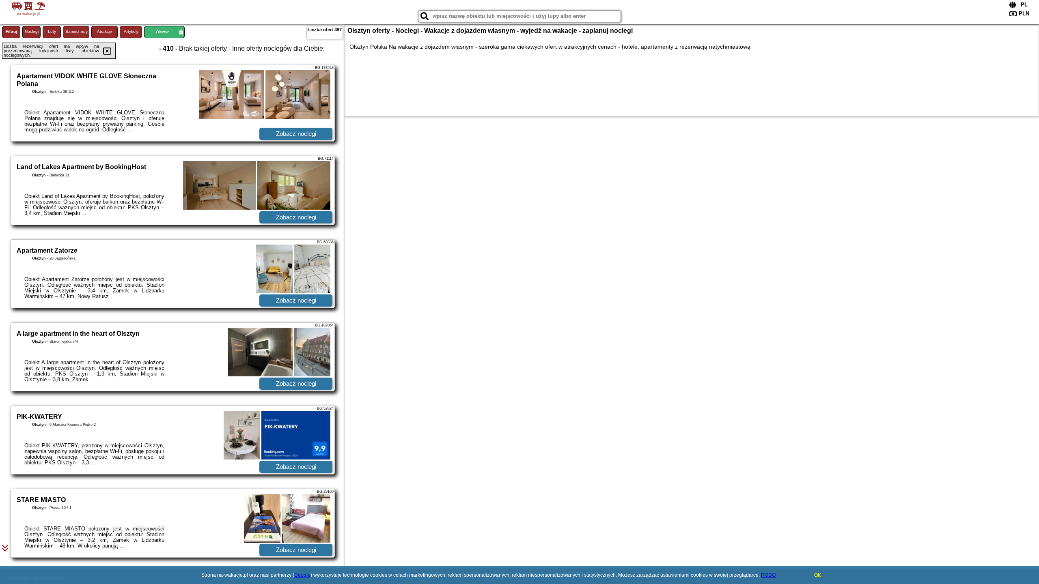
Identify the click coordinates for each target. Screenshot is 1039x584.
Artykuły (131, 31)
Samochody (76, 31)
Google (302, 575)
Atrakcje (104, 31)
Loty (52, 31)
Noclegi (32, 31)
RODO (768, 575)
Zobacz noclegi (296, 133)
